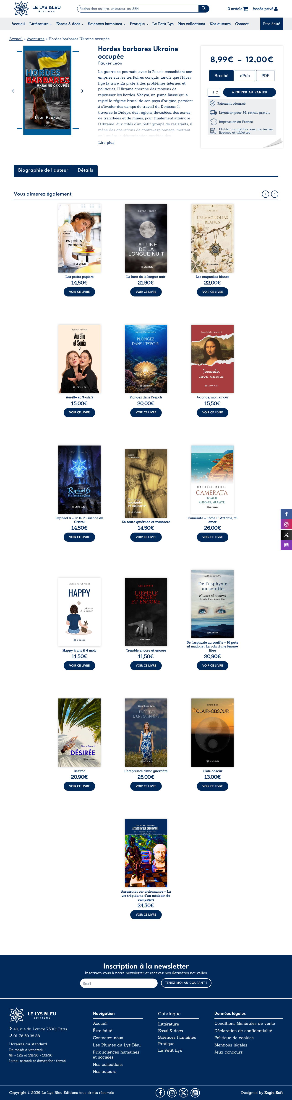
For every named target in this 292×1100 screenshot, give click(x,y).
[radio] (221, 75)
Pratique (137, 23)
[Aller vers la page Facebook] (160, 1092)
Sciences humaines (105, 23)
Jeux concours (228, 1052)
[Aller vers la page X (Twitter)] (183, 1092)
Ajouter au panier (249, 92)
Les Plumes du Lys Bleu (117, 1045)
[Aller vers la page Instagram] (172, 1092)
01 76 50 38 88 (26, 1035)
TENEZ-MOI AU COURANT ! (186, 982)
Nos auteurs (220, 23)
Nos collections (191, 23)
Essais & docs (68, 23)
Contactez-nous (108, 1037)
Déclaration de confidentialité (243, 1030)
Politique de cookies (234, 1037)
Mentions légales (230, 1045)
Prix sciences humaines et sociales (116, 1054)
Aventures (35, 38)
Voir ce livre (79, 292)
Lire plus (106, 142)
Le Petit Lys (163, 23)
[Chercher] (203, 9)
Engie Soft (273, 1092)
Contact (242, 23)
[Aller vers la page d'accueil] (43, 1015)
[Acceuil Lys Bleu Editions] (37, 9)
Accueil (18, 23)
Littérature (39, 23)
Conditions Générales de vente (244, 1023)
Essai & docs (170, 1030)
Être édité (271, 23)
